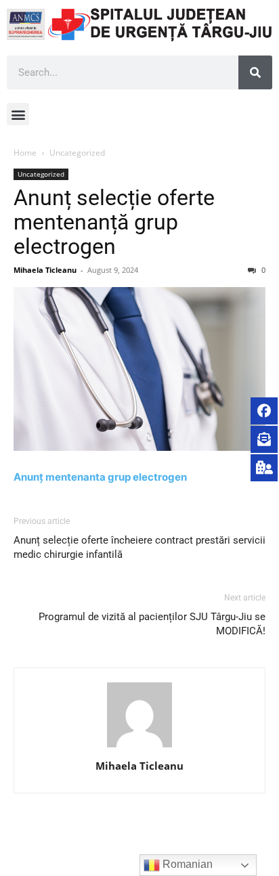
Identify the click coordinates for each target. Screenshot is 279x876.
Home (25, 152)
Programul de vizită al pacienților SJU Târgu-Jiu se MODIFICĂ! (152, 624)
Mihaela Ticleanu (45, 270)
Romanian (186, 864)
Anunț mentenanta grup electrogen (100, 476)
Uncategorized (77, 152)
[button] (18, 114)
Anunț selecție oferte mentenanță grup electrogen (114, 222)
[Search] (255, 72)
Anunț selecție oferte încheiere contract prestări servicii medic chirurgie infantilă (139, 547)
